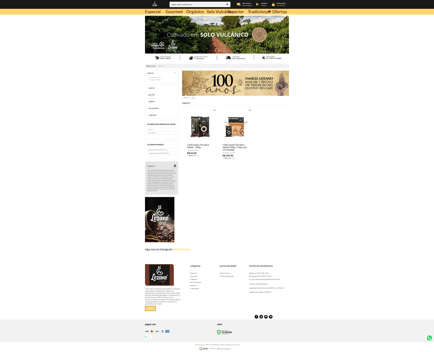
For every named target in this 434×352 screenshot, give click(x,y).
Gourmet (193, 276)
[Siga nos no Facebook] (256, 317)
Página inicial (151, 66)
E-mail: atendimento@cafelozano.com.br (265, 279)
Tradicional (194, 288)
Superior (193, 285)
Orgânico (193, 279)
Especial (193, 273)
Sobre (150, 308)
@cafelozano (181, 249)
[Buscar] (227, 4)
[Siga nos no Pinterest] (270, 317)
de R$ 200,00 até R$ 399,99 (159, 153)
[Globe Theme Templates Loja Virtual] (207, 348)
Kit (151, 129)
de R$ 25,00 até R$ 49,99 (158, 150)
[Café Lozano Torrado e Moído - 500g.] (201, 138)
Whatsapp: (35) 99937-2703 (260, 276)
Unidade (153, 133)
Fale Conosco (225, 273)
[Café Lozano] (155, 4)
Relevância (186, 97)
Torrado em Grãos (155, 77)
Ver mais (205, 164)
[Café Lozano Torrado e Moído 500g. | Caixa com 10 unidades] (236, 138)
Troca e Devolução (227, 276)
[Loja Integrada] (225, 349)
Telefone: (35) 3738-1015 (259, 273)
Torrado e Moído (154, 80)
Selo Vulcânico (195, 282)
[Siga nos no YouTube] (261, 317)
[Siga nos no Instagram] (266, 317)
